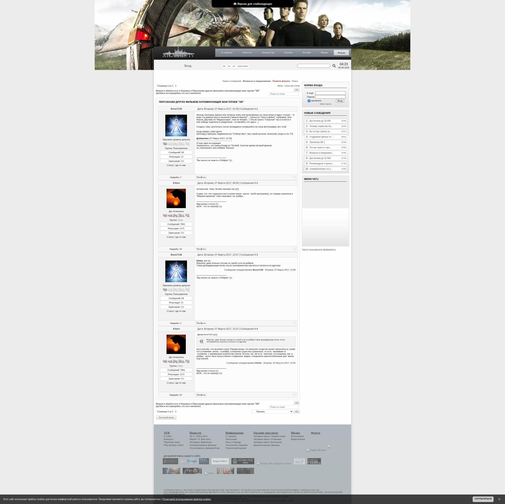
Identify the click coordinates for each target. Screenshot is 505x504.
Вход (187, 65)
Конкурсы (168, 439)
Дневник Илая (213, 448)
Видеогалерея (298, 439)
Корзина (185, 91)
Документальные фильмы (266, 445)
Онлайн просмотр (265, 432)
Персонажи (231, 439)
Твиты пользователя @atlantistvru (319, 249)
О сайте (168, 436)
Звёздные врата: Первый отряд (269, 436)
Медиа (324, 52)
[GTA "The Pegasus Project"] (244, 473)
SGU (205, 436)
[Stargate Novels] (241, 463)
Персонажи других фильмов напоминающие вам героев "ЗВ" (226, 91)
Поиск (295, 81)
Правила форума (281, 81)
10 (182, 157)
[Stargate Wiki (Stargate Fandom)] (273, 463)
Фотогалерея (297, 436)
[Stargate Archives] (219, 463)
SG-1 (192, 436)
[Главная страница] (178, 53)
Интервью (195, 442)
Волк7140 (176, 109)
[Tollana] (208, 473)
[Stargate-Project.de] (298, 463)
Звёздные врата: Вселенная (267, 442)
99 (181, 249)
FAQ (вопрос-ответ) (174, 445)
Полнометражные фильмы (203, 445)
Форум (341, 53)
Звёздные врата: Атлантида (267, 439)
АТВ (167, 432)
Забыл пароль (325, 104)
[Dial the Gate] (203, 463)
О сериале (227, 52)
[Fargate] (224, 473)
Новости (247, 52)
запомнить (316, 100)
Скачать (288, 52)
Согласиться (483, 498)
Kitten (176, 183)
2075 (182, 228)
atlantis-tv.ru (172, 91)
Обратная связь (172, 442)
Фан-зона (205, 439)
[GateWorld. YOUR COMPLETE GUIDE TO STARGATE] (187, 463)
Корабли (243, 445)
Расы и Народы (233, 442)
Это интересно (197, 448)
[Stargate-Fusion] (313, 463)
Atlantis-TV (195, 439)
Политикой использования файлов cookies (187, 499)
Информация (234, 432)
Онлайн (307, 52)
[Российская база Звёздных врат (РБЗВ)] (191, 473)
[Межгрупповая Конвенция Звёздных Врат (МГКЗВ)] (170, 473)
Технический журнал (235, 448)
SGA (198, 436)
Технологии (231, 445)
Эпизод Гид (268, 52)
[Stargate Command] (169, 463)
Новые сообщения (232, 81)
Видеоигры (206, 442)
